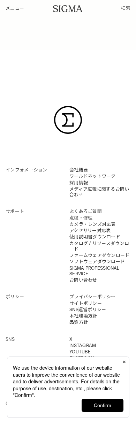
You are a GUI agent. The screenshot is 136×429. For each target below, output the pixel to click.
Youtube (80, 351)
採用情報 (78, 182)
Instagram (82, 345)
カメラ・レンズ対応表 (92, 224)
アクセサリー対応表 (90, 230)
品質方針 (78, 322)
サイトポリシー (85, 303)
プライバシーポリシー (92, 296)
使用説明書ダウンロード (94, 236)
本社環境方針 (83, 316)
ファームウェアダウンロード (99, 255)
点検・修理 (80, 218)
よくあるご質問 (85, 211)
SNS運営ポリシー (87, 309)
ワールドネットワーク (92, 176)
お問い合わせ (83, 280)
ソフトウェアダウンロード (97, 261)
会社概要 (78, 170)
